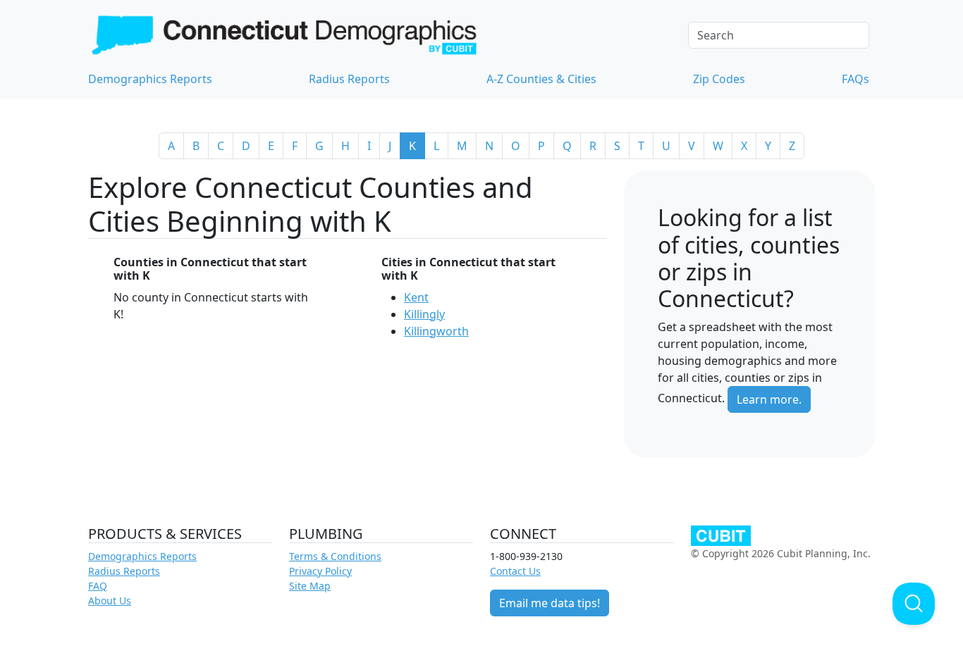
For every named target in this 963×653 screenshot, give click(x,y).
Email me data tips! (549, 603)
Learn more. (769, 399)
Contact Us (515, 571)
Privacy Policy (320, 571)
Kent (416, 297)
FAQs (855, 79)
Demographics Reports (150, 79)
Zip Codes (719, 79)
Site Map (310, 585)
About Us (109, 600)
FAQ (97, 585)
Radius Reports (349, 79)
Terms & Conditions (335, 556)
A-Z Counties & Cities (541, 79)
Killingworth (436, 331)
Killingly (424, 314)
